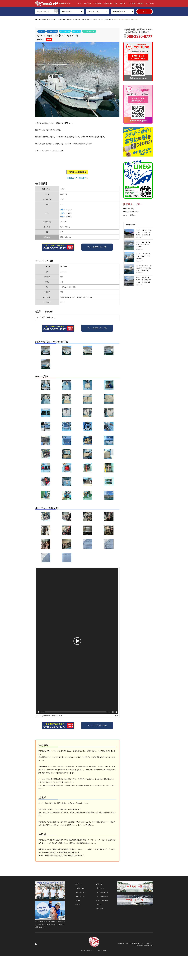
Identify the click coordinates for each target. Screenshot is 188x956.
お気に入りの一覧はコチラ (77, 178)
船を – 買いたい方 (80, 892)
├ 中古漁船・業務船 (102, 892)
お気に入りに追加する (77, 172)
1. (49, 716)
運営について (92, 950)
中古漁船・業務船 (52, 31)
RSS (36, 944)
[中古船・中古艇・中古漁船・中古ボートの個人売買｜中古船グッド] (94, 946)
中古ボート (41, 31)
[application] (77, 641)
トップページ (78, 884)
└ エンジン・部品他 (102, 896)
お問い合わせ (150, 3)
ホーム (79, 3)
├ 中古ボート (100, 888)
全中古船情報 (97, 3)
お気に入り (123, 3)
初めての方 (87, 3)
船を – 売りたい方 (80, 896)
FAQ (116, 3)
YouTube (132, 3)
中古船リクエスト (80, 888)
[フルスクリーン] (116, 712)
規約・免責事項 (102, 950)
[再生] (39, 712)
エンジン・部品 (128, 215)
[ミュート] (113, 712)
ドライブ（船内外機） (89, 31)
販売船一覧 (99, 884)
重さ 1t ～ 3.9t (76, 31)
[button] (77, 641)
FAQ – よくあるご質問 (102, 900)
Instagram (140, 3)
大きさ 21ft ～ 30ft (65, 31)
